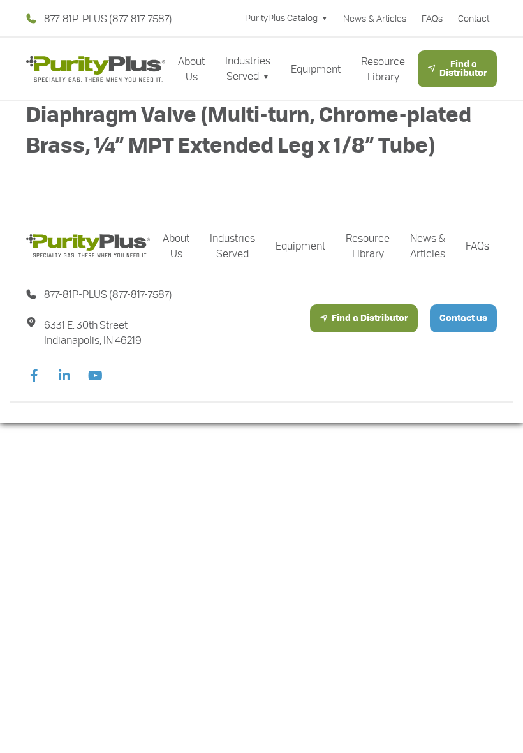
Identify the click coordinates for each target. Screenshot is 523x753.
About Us (191, 68)
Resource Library (383, 68)
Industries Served (247, 68)
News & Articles (374, 18)
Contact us (463, 318)
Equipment (316, 68)
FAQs (432, 18)
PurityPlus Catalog (281, 17)
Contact (473, 18)
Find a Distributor (463, 69)
